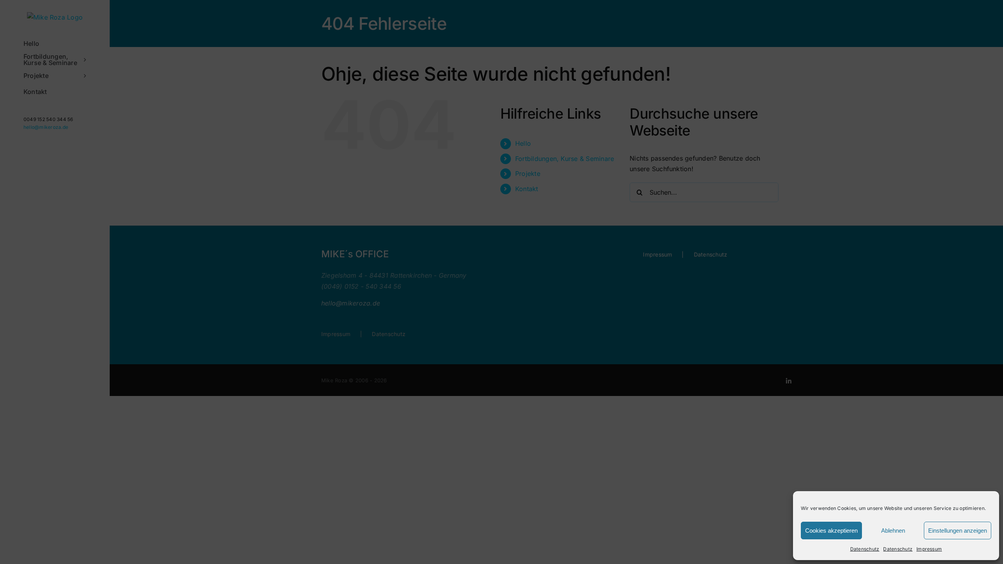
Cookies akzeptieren (831, 530)
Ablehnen (893, 530)
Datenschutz (865, 549)
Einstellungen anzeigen (957, 530)
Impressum (929, 549)
